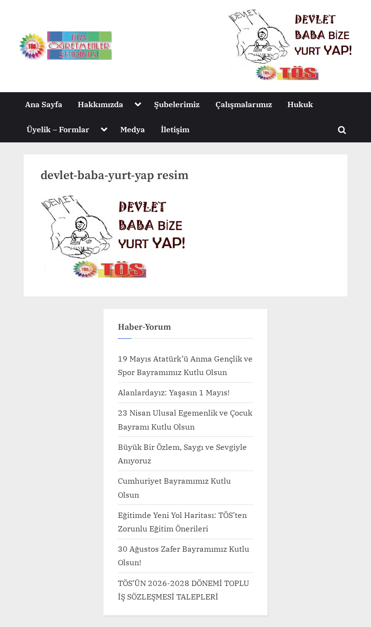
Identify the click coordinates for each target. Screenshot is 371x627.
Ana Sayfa (43, 104)
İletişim (175, 129)
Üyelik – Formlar (58, 129)
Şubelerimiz (177, 104)
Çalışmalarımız (243, 104)
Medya (132, 129)
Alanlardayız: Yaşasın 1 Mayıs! (173, 392)
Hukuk (300, 104)
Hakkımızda (100, 104)
